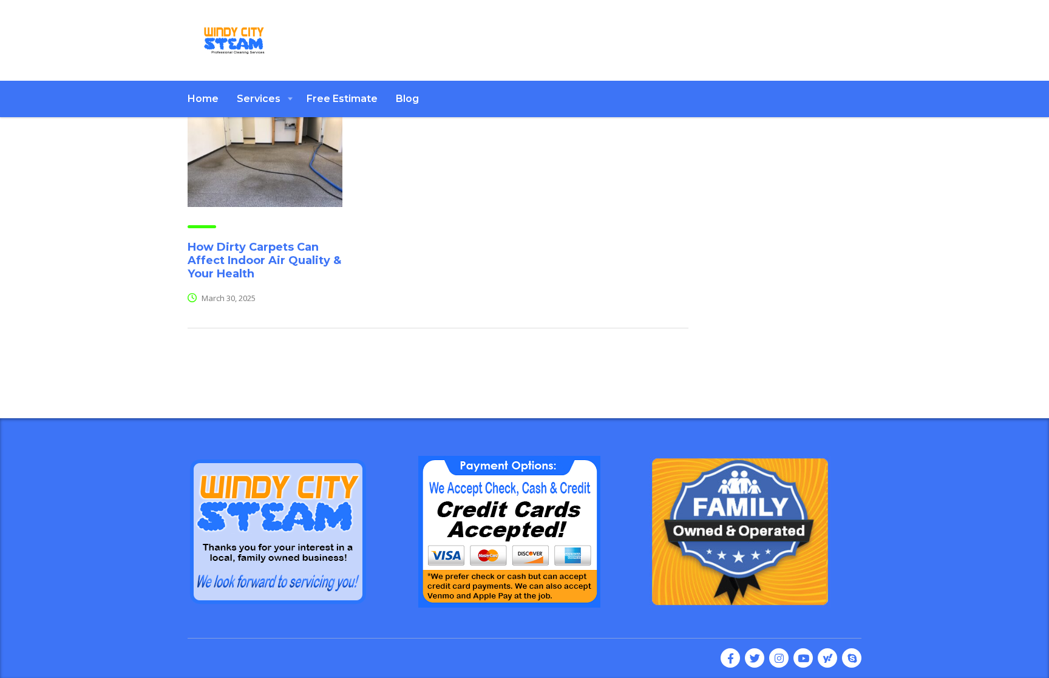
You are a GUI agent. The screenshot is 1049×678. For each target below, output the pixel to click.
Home (203, 98)
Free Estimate (342, 98)
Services (258, 98)
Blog (407, 98)
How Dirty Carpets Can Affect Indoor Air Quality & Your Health (264, 260)
